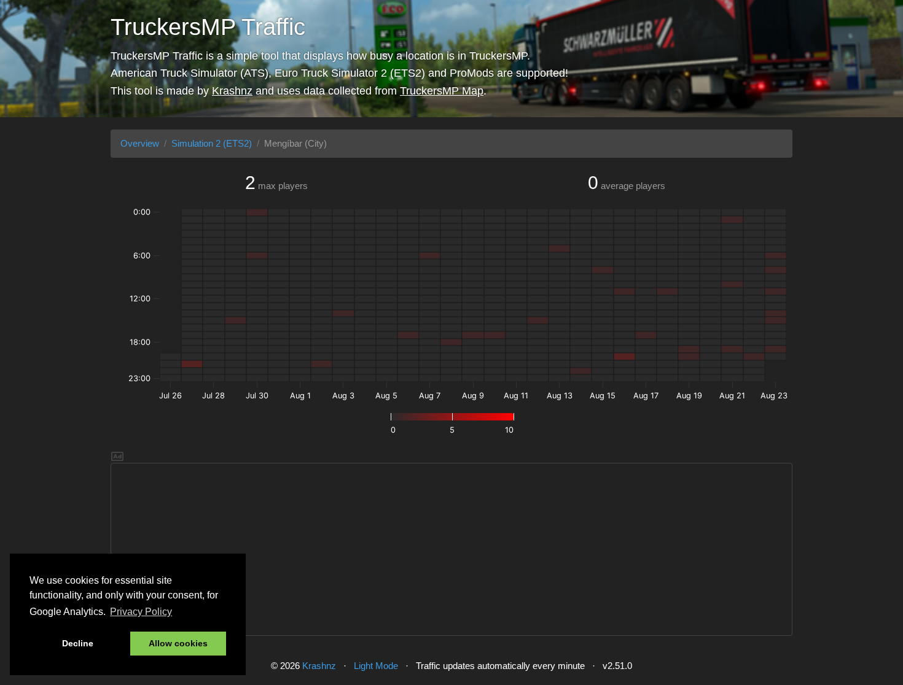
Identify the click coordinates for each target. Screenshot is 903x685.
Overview (139, 143)
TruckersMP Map (441, 91)
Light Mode (376, 665)
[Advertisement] (451, 549)
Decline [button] (77, 643)
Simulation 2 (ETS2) (211, 143)
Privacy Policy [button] (141, 611)
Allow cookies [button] (178, 643)
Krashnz (232, 91)
